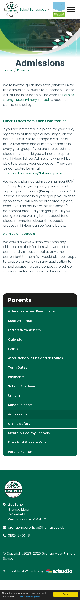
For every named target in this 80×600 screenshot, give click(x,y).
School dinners (20, 405)
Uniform (14, 395)
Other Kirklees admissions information (35, 121)
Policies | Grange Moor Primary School (39, 97)
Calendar (16, 339)
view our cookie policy (29, 596)
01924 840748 (19, 535)
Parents (23, 70)
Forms (13, 348)
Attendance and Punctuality (31, 311)
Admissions (17, 414)
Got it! (66, 594)
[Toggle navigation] (70, 9)
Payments (16, 377)
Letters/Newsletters (24, 330)
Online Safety (19, 423)
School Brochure (21, 386)
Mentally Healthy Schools (29, 433)
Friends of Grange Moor (27, 442)
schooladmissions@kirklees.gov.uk (35, 173)
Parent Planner (20, 451)
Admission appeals (19, 233)
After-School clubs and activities (35, 358)
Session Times (20, 320)
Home (8, 70)
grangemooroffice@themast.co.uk (36, 527)
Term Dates (17, 367)
